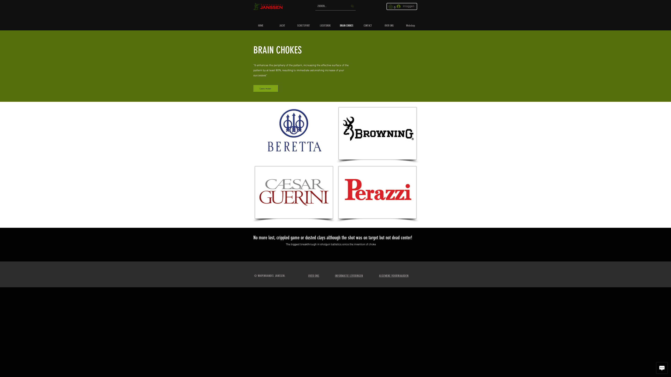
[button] (393, 6)
